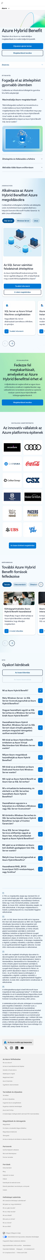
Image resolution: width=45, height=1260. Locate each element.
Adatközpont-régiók (9, 1074)
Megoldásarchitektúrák (10, 1132)
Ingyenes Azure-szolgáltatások (12, 1103)
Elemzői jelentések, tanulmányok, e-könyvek (16, 1186)
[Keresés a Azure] (2, 3)
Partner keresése (8, 1157)
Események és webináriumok (11, 1182)
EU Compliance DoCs (9, 1252)
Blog (4, 1171)
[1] (3, 893)
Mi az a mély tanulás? (9, 1211)
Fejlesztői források (8, 1175)
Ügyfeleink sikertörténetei (10, 1085)
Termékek (6, 1095)
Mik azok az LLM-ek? (9, 1219)
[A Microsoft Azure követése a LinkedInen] (17, 1047)
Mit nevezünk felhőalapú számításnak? (14, 1200)
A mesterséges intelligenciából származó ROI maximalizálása (21, 1114)
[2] (3, 916)
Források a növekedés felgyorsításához (14, 1128)
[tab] (8, 220)
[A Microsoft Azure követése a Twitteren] (6, 1047)
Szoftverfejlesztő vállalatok (11, 1150)
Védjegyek (19, 1249)
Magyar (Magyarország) (13, 1233)
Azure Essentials (7, 1081)
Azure (4, 8)
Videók (5, 1190)
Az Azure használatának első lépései (13, 1066)
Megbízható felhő (8, 1077)
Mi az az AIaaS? (7, 1215)
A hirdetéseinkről (29, 1249)
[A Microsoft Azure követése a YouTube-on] (22, 1047)
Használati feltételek (9, 1249)
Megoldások (6, 1124)
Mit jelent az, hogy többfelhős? (12, 1204)
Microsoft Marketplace (9, 1153)
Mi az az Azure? (7, 1062)
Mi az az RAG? (7, 1226)
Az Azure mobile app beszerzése (20, 1042)
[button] (22, 65)
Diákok (5, 1179)
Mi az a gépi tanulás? (9, 1208)
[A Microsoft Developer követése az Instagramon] (12, 1047)
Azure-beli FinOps (8, 1110)
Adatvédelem (27, 1245)
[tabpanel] (22, 286)
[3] (3, 951)
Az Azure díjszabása (8, 1099)
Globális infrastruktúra (9, 1070)
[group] (19, 318)
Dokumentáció (7, 1168)
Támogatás (6, 1135)
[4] (3, 986)
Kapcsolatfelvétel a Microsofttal (12, 1245)
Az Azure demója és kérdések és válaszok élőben (17, 1139)
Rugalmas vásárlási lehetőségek (12, 1106)
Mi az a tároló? (7, 1223)
